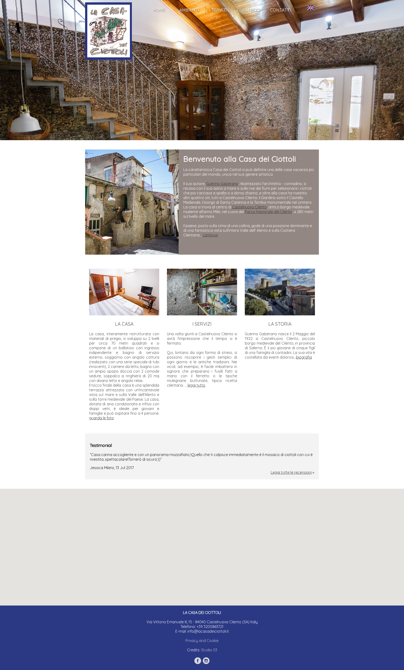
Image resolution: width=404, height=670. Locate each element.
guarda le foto (101, 418)
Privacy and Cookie (202, 640)
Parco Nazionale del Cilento (268, 211)
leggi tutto (196, 385)
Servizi (219, 10)
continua (210, 235)
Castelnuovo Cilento (249, 207)
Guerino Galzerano (222, 183)
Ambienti (189, 10)
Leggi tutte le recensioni (291, 472)
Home (159, 10)
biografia (304, 357)
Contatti (280, 10)
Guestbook (250, 10)
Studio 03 (209, 650)
